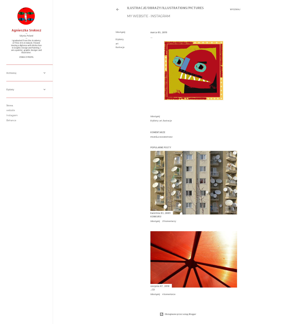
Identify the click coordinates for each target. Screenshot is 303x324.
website (10, 110)
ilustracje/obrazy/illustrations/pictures (165, 8)
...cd (152, 289)
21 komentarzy (169, 221)
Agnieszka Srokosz (26, 30)
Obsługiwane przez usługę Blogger (180, 314)
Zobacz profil (26, 57)
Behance (11, 120)
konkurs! (155, 216)
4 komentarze (168, 294)
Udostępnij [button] (120, 32)
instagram (160, 16)
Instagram (12, 115)
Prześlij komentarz (161, 137)
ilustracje (120, 47)
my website (137, 16)
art (117, 43)
